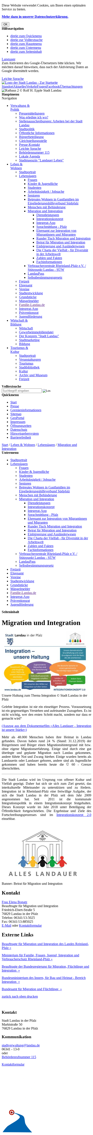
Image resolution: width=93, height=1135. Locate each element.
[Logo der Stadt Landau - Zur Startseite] (30, 82)
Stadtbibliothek (29, 367)
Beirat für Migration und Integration (60, 242)
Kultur (23, 371)
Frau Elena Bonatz (14, 902)
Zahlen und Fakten (49, 258)
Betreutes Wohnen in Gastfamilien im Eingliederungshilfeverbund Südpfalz (53, 201)
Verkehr (31, 86)
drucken (32, 996)
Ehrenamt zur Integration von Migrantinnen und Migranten (56, 232)
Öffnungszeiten (20, 426)
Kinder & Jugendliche (43, 184)
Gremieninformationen (25, 410)
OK (5, 24)
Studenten (34, 187)
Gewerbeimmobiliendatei (36, 332)
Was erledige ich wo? (33, 117)
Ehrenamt (25, 285)
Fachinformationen (49, 262)
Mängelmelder (29, 301)
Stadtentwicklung (31, 293)
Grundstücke (28, 297)
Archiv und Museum (33, 375)
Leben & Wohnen (16, 166)
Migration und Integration (45, 211)
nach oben (18, 996)
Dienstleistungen (47, 215)
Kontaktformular (30, 925)
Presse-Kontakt (29, 144)
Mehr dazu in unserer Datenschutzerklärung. (35, 16)
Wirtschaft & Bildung (19, 322)
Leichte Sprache (13, 79)
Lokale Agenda (29, 156)
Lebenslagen (27, 176)
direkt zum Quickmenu (26, 36)
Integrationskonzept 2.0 (73, 815)
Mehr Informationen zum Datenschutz (28, 75)
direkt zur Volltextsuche (26, 40)
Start (13, 402)
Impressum (17, 422)
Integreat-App (45, 223)
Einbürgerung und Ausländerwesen (60, 246)
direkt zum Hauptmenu (26, 44)
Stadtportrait (27, 172)
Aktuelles (19, 86)
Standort (7, 86)
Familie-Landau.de (32, 305)
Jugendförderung (30, 316)
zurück (6, 996)
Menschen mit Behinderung (47, 207)
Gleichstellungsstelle (33, 141)
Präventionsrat (28, 312)
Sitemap (15, 414)
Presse (14, 406)
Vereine (24, 289)
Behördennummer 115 (34, 152)
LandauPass (36, 273)
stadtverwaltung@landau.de (21, 1045)
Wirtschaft (26, 328)
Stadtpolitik (27, 129)
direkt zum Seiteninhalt (26, 51)
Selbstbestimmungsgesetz (45, 277)
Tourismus (26, 363)
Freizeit (24, 281)
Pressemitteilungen (32, 113)
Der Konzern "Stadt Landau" (39, 336)
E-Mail (6, 925)
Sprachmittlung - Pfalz (51, 227)
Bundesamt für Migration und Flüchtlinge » (32, 989)
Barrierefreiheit (20, 437)
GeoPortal (17, 418)
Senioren (34, 195)
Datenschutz (18, 429)
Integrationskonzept (49, 219)
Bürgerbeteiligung (31, 137)
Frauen (32, 180)
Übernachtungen (71, 86)
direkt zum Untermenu (25, 47)
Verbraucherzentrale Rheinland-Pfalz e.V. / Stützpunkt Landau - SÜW (57, 267)
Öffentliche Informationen (37, 133)
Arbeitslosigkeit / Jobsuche (46, 191)
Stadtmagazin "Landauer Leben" (41, 160)
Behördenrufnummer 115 (19, 1057)
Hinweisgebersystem (24, 433)
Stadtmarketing (29, 340)
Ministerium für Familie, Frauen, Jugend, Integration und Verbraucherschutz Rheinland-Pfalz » (40, 957)
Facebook (53, 86)
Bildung (24, 344)
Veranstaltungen (30, 359)
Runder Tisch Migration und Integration (63, 238)
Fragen (41, 86)
